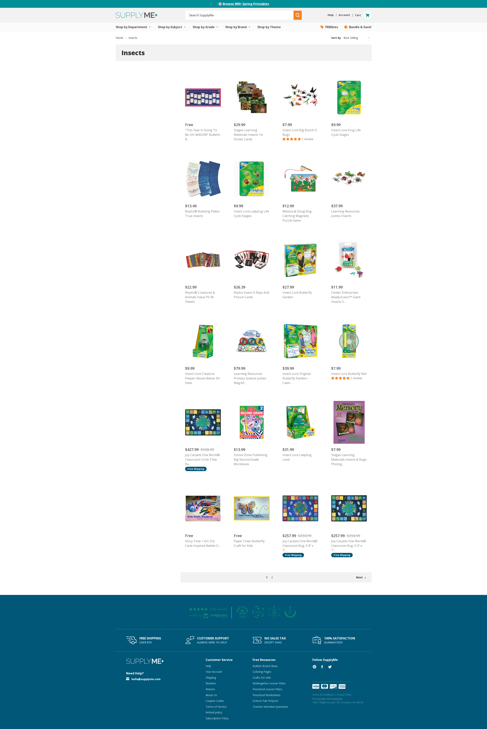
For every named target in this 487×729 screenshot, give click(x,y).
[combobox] (239, 15)
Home (119, 38)
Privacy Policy (344, 694)
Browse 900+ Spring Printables (246, 4)
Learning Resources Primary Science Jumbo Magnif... (250, 378)
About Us (211, 695)
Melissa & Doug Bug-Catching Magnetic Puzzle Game (297, 216)
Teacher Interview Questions (270, 706)
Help (208, 666)
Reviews (211, 683)
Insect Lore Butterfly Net (349, 374)
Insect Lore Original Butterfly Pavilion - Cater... (296, 378)
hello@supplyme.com (146, 679)
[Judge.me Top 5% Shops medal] (290, 612)
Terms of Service (216, 706)
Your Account (214, 671)
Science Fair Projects (265, 701)
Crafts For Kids (262, 677)
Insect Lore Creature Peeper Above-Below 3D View (202, 378)
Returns (210, 689)
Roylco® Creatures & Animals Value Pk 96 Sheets (200, 297)
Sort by (336, 38)
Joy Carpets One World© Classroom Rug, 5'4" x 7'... (300, 545)
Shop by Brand (236, 27)
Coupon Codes (215, 701)
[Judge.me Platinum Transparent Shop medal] (258, 612)
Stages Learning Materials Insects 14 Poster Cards (248, 134)
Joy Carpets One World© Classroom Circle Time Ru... (202, 459)
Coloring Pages (262, 671)
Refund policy (214, 712)
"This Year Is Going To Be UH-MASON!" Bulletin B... (202, 134)
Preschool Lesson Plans (267, 689)
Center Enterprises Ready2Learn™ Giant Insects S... (345, 297)
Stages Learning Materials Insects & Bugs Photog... (349, 459)
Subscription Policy (217, 718)
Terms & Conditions (323, 694)
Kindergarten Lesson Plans (269, 683)
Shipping (211, 677)
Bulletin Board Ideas (265, 666)
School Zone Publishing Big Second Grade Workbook (250, 459)
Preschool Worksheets (266, 695)
